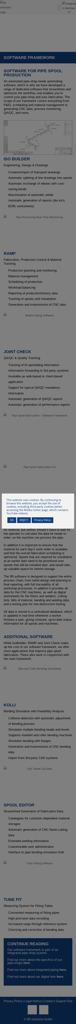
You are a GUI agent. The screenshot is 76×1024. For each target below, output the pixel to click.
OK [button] (12, 520)
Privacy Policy (42, 520)
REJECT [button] (24, 520)
